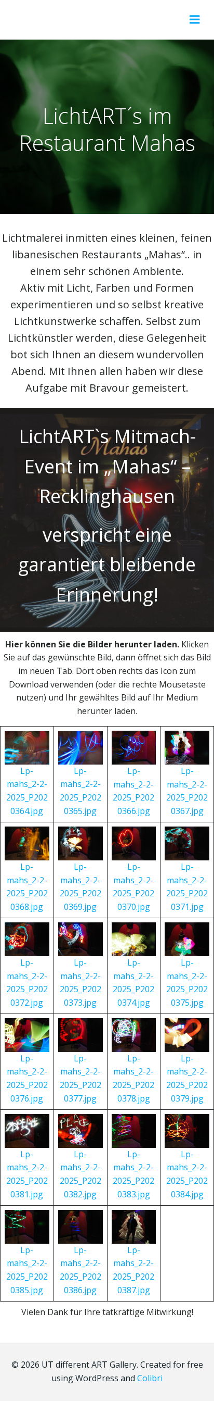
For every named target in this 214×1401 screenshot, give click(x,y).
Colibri (150, 1378)
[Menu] (195, 20)
